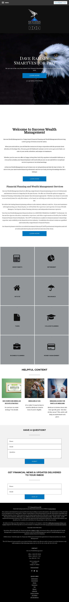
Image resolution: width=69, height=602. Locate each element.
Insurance (34, 585)
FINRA (33, 530)
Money (34, 589)
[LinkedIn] (37, 571)
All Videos (34, 595)
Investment (34, 580)
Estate (34, 583)
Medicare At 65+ (34, 401)
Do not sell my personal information (56, 524)
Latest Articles (34, 593)
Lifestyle (34, 591)
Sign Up (34, 497)
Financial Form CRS (35, 507)
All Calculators (34, 597)
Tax (35, 587)
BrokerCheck (52, 509)
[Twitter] (34, 571)
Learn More (34, 75)
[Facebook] (31, 571)
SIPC (38, 530)
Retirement (34, 578)
